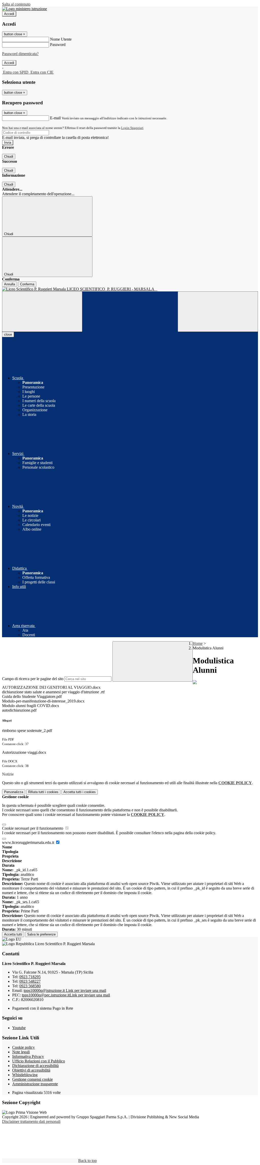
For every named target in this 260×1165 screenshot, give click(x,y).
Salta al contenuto (16, 4)
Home (198, 643)
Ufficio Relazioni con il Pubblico (38, 1061)
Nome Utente (61, 39)
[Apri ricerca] (218, 311)
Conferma (27, 284)
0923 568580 (30, 986)
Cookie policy (23, 1047)
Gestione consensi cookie (32, 1079)
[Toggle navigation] (42, 311)
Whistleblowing (25, 1075)
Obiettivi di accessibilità (31, 1070)
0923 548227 (30, 981)
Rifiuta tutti (43, 792)
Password (58, 44)
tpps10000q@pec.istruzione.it (66, 995)
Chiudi (8, 156)
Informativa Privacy (28, 1056)
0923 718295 (30, 977)
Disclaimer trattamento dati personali (31, 1121)
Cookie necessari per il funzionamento (33, 828)
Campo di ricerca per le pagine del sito (32, 679)
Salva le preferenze (41, 934)
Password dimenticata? (20, 54)
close (8, 334)
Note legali (21, 1052)
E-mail (55, 118)
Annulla (9, 284)
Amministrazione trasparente (35, 1084)
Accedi (9, 14)
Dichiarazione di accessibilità (35, 1065)
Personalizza (13, 792)
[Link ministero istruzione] (24, 9)
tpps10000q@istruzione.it (65, 990)
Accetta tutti (79, 792)
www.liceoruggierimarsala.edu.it (28, 842)
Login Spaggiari (132, 128)
